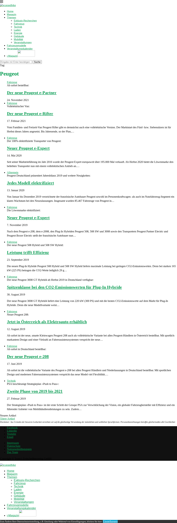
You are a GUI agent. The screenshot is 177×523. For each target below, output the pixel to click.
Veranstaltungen (23, 42)
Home (10, 11)
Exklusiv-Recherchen (25, 20)
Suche (37, 62)
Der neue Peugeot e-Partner (32, 92)
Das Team (12, 452)
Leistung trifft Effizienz (28, 252)
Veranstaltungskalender (20, 48)
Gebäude (19, 36)
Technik (18, 26)
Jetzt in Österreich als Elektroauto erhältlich (47, 322)
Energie (18, 33)
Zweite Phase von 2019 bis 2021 (35, 391)
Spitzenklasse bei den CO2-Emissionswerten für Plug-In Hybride (64, 287)
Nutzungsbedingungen (19, 449)
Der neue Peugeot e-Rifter (30, 113)
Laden (17, 30)
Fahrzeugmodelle (16, 45)
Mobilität (18, 39)
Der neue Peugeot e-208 (28, 356)
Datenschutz (13, 446)
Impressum (13, 442)
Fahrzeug (19, 23)
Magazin (11, 14)
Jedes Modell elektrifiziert (30, 183)
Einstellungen (110, 521)
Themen (11, 17)
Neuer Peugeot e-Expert (28, 148)
